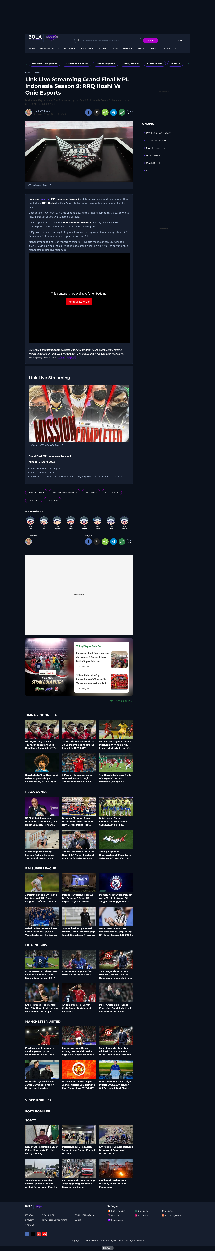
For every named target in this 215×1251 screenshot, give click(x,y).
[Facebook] (27, 1234)
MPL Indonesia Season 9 (65, 199)
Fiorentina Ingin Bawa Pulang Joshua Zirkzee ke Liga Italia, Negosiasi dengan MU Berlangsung (78, 1051)
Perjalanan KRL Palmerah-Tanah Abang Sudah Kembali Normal (79, 1150)
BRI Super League (49, 48)
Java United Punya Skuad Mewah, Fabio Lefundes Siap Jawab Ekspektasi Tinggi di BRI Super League (78, 931)
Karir (78, 1220)
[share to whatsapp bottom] (105, 541)
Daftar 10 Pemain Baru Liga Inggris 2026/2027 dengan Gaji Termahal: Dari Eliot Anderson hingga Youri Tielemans (115, 1084)
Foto (177, 48)
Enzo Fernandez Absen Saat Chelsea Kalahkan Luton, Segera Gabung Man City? (41, 974)
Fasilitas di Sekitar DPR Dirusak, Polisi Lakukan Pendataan (112, 1183)
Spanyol (127, 48)
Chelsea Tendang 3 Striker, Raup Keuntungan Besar (77, 973)
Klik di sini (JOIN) (67, 357)
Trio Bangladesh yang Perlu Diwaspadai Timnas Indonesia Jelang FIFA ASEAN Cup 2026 (115, 778)
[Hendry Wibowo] (29, 112)
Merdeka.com (118, 1220)
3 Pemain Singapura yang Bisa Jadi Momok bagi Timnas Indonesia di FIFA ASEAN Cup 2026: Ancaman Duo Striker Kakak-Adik (78, 778)
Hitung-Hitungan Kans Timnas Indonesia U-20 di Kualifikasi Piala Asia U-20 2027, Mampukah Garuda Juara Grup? (40, 744)
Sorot (30, 1120)
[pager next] (188, 64)
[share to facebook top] (88, 112)
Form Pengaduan (85, 1215)
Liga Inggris (36, 945)
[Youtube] (44, 1234)
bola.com (93, 1240)
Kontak (29, 1215)
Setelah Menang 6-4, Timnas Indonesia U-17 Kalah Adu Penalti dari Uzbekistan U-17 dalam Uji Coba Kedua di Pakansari (115, 744)
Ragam (154, 48)
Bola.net (169, 1211)
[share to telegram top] (113, 112)
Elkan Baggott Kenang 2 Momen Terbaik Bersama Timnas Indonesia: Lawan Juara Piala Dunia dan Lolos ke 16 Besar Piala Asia (41, 854)
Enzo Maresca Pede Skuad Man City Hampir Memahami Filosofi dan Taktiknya (41, 1008)
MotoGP (141, 48)
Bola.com (34, 199)
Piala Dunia (86, 48)
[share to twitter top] (96, 112)
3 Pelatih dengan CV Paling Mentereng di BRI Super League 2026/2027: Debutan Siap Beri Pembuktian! (41, 898)
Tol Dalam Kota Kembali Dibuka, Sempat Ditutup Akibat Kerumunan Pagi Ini (41, 1183)
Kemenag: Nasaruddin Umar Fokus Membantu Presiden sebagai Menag (41, 1150)
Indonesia (69, 48)
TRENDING (146, 123)
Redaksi (30, 1220)
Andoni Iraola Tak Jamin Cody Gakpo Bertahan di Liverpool (76, 1008)
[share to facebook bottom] (88, 541)
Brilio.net (115, 1215)
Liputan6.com (118, 1211)
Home (32, 48)
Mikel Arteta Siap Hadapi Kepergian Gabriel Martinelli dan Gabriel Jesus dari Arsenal (115, 1008)
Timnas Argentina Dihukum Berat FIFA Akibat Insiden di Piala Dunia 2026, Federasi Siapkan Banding (78, 854)
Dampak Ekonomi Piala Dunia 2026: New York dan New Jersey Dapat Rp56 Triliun (77, 821)
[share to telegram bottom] (113, 541)
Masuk (181, 40)
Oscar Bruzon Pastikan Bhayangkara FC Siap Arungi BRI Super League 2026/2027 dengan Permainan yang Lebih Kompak (115, 931)
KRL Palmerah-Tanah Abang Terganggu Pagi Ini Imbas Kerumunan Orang (78, 1183)
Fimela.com (144, 1215)
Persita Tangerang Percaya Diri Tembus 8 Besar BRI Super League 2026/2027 (77, 898)
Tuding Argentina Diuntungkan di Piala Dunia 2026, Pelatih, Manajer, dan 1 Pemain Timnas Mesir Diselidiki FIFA (115, 854)
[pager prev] (26, 64)
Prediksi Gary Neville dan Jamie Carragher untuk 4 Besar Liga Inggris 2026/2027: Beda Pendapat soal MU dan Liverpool (40, 1084)
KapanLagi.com (173, 1215)
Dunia (115, 48)
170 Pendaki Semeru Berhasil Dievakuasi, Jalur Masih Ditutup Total (116, 1150)
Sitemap (29, 1225)
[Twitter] (33, 1234)
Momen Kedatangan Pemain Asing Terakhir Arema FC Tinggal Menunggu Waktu (115, 898)
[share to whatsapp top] (105, 112)
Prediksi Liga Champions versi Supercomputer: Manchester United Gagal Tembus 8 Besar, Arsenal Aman (39, 1051)
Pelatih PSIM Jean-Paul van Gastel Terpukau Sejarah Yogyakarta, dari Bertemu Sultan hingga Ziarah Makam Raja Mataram (42, 931)
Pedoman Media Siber (54, 1220)
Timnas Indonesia (41, 715)
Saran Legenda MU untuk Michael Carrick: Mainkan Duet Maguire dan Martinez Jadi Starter (115, 974)
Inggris (102, 48)
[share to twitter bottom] (96, 541)
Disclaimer (48, 1215)
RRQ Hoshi (48, 203)
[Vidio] (39, 1234)
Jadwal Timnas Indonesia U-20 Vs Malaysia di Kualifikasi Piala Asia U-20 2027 (78, 744)
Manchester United (43, 1021)
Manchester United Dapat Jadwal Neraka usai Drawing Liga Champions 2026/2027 (78, 1084)
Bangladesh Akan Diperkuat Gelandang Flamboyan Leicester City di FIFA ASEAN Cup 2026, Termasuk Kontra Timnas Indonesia (41, 778)
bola (48, 40)
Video (166, 48)
